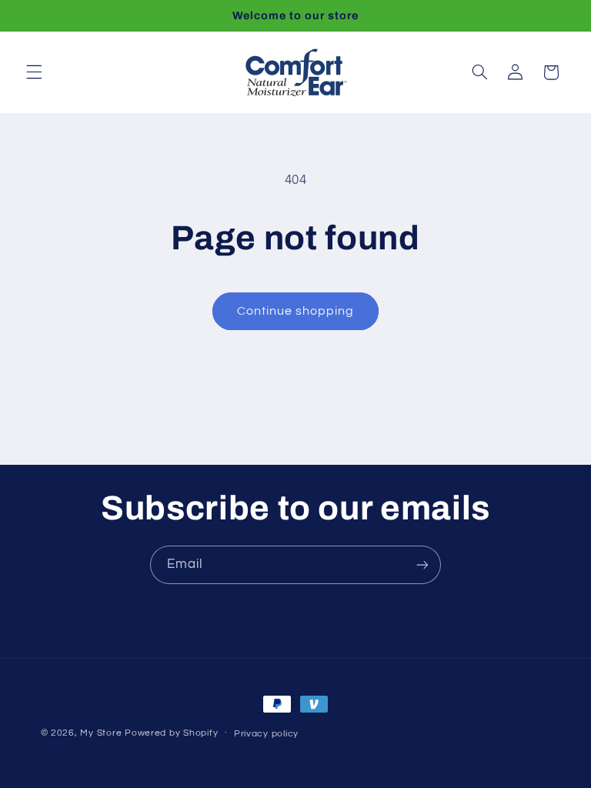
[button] (34, 72)
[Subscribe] (422, 564)
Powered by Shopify (171, 733)
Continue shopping (296, 311)
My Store (101, 733)
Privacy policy (266, 734)
